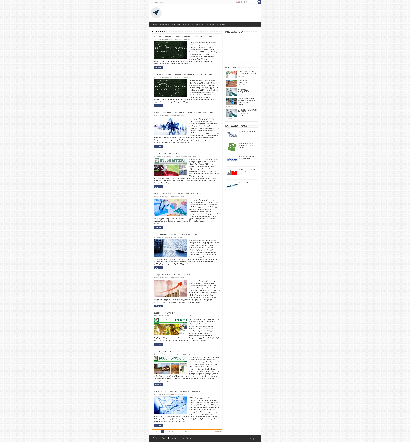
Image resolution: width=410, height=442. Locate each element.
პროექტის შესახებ (185, 438)
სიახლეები (178, 39)
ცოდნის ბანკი (176, 24)
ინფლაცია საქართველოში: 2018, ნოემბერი (173, 275)
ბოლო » (186, 431)
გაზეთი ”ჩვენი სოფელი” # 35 (167, 351)
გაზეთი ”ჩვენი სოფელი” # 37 (167, 153)
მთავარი (154, 24)
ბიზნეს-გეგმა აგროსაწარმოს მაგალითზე (243, 91)
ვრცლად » (158, 67)
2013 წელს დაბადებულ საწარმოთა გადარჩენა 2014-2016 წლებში (183, 36)
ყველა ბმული (243, 183)
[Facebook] (244, 2)
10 (176, 431)
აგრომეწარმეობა (197, 24)
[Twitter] (246, 2)
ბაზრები (186, 24)
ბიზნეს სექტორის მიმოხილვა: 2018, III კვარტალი (175, 234)
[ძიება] (259, 2)
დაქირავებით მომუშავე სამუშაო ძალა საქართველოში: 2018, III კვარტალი (186, 113)
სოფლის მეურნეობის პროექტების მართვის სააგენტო (246, 146)
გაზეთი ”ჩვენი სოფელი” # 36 (167, 313)
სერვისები (223, 24)
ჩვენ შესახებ (164, 24)
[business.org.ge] (156, 12)
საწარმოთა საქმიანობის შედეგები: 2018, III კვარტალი (177, 194)
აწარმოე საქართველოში (247, 132)
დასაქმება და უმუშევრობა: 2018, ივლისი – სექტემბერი (178, 392)
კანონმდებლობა (212, 24)
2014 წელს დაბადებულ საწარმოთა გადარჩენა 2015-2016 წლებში (183, 75)
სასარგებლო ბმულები (159, 438)
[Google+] (242, 2)
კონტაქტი (173, 438)
